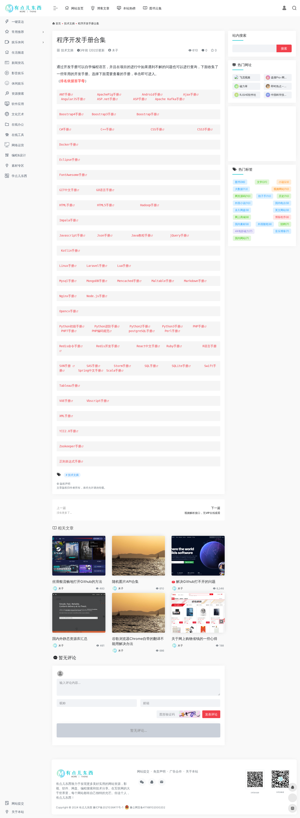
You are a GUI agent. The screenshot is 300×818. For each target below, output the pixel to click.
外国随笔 (265, 224)
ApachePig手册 (108, 94)
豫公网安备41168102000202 (147, 807)
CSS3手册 (203, 129)
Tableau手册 (68, 385)
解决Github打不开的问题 (194, 581)
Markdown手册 (194, 281)
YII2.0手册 (67, 431)
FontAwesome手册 (72, 175)
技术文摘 (69, 23)
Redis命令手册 (69, 346)
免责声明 (159, 771)
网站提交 (143, 771)
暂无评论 (67, 657)
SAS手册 (92, 366)
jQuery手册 (177, 235)
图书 (240, 182)
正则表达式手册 (70, 461)
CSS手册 (156, 129)
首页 (58, 23)
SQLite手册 (180, 366)
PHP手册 (198, 326)
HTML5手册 (104, 205)
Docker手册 (67, 144)
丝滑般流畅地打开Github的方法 (77, 581)
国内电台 (282, 203)
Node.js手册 (96, 296)
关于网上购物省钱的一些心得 (194, 638)
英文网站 (282, 210)
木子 (114, 50)
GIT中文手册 (68, 190)
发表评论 (211, 714)
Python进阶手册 (105, 326)
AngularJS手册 (72, 99)
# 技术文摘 (72, 475)
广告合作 (176, 771)
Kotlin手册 (68, 250)
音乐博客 (282, 231)
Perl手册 (171, 331)
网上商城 (242, 217)
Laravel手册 (96, 265)
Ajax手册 (189, 94)
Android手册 (151, 94)
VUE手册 (65, 401)
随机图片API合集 (125, 581)
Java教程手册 (141, 235)
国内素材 (242, 224)
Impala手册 (67, 220)
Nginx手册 (66, 296)
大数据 (241, 189)
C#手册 (64, 129)
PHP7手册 (67, 331)
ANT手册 (65, 94)
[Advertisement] (262, 133)
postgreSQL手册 (140, 331)
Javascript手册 (71, 235)
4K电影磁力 (243, 231)
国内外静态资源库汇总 (69, 638)
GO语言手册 (104, 190)
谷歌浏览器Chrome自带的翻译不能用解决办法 (138, 641)
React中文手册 (147, 346)
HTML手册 (65, 205)
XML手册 (65, 416)
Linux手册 (66, 265)
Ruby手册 (173, 346)
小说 (284, 182)
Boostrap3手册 (103, 114)
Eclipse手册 (68, 159)
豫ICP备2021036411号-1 (108, 807)
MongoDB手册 (96, 281)
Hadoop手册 (148, 205)
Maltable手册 (162, 281)
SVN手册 (65, 366)
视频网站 (281, 189)
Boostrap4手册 (70, 114)
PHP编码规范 (100, 331)
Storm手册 (121, 366)
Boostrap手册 (147, 114)
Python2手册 (139, 326)
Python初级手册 (70, 326)
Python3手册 (171, 326)
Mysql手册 (66, 281)
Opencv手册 (67, 311)
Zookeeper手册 (70, 446)
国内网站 (242, 238)
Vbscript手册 (97, 401)
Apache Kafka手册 (168, 99)
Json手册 (103, 235)
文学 (262, 182)
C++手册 (106, 129)
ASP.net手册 (106, 99)
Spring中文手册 (89, 370)
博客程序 (282, 217)
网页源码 (242, 196)
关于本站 (192, 771)
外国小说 (242, 203)
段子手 (264, 196)
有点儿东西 (85, 807)
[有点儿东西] (76, 775)
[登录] (284, 8)
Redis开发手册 (106, 346)
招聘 (284, 224)
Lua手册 (123, 265)
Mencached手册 (128, 281)
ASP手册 (139, 99)
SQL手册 (150, 366)
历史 (284, 196)
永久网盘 (242, 210)
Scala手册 (113, 370)
